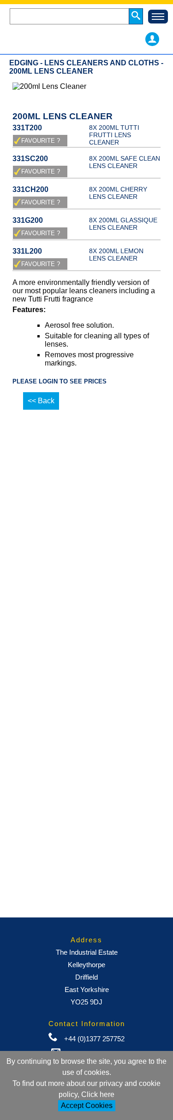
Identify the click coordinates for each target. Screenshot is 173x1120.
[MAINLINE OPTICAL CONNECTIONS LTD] (71, 39)
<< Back (41, 401)
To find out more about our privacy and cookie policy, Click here (86, 1088)
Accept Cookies (87, 1105)
